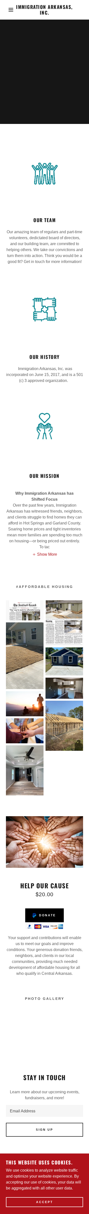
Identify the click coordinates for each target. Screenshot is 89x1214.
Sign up (44, 1129)
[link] (44, 10)
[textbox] (44, 1111)
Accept (44, 1202)
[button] (7, 10)
